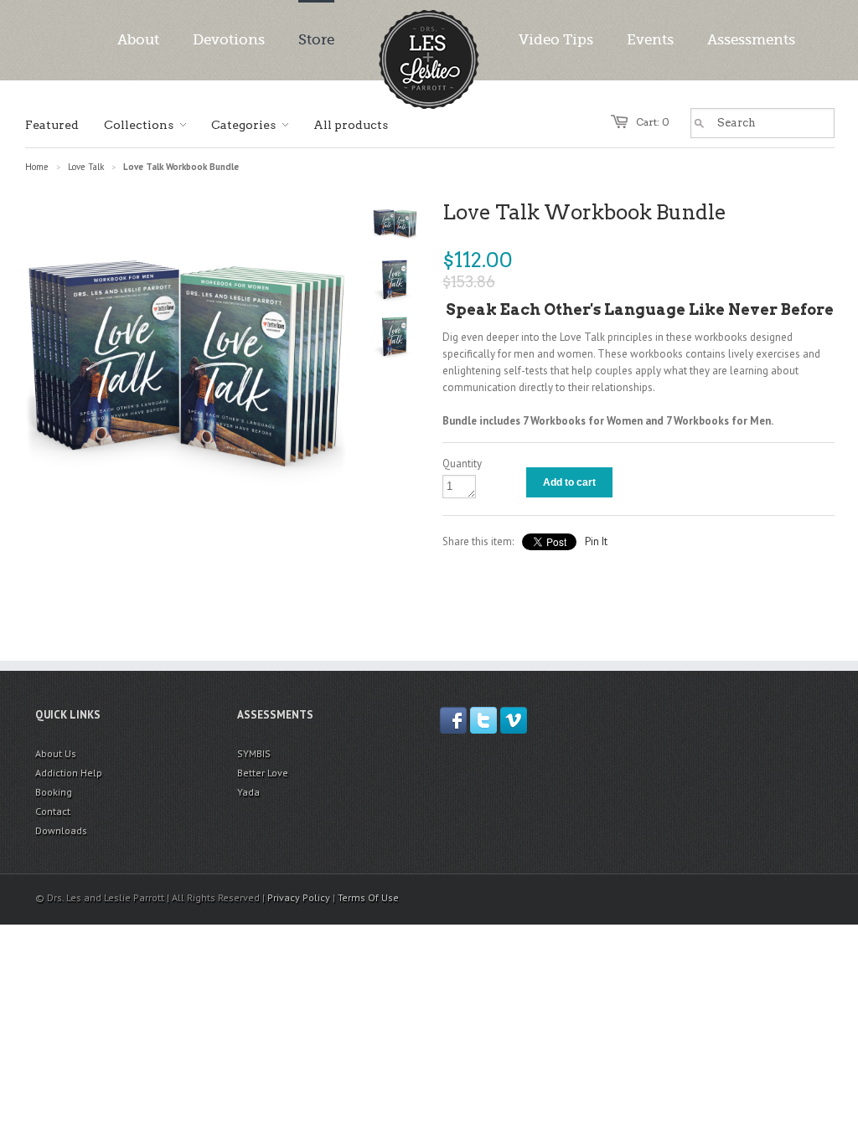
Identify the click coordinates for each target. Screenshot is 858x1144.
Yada (248, 792)
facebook (453, 720)
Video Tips (556, 40)
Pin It (596, 541)
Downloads (61, 830)
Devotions (229, 40)
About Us (55, 753)
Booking (53, 792)
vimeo (513, 720)
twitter (483, 720)
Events (650, 40)
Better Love (262, 772)
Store (316, 40)
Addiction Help (68, 772)
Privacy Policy (298, 897)
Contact (52, 811)
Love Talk (86, 167)
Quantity (462, 463)
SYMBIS (254, 753)
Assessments (751, 40)
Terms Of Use (368, 897)
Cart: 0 (652, 122)
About (138, 40)
